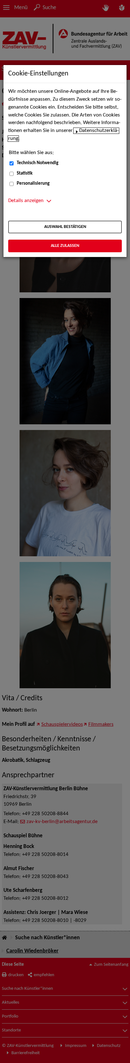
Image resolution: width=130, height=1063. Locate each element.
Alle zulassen (65, 245)
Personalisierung (33, 183)
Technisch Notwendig (37, 163)
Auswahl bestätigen (65, 226)
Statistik (24, 173)
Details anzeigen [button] (26, 200)
